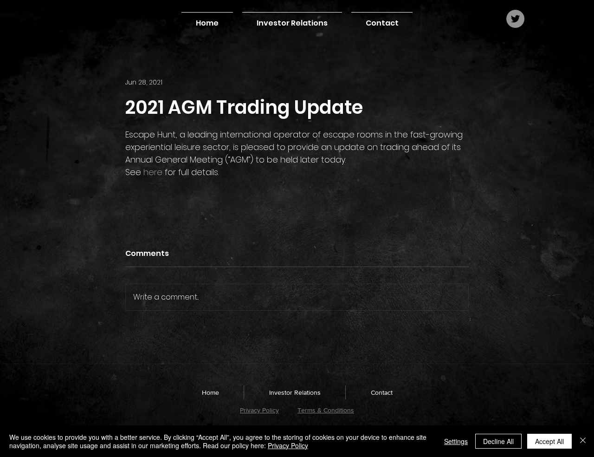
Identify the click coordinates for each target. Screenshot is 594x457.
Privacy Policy (259, 410)
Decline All (498, 441)
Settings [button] (456, 441)
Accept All (549, 441)
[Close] (582, 441)
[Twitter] (515, 19)
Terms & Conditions (325, 410)
